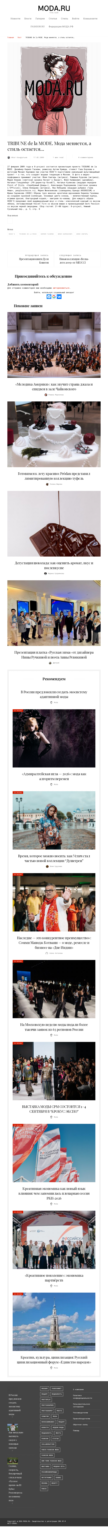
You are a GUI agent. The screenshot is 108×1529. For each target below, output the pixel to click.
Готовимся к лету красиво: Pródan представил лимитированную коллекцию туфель (54, 476)
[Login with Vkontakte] (59, 296)
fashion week (47, 1455)
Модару (62, 1422)
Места (58, 1433)
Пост (19, 37)
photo (59, 1411)
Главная (10, 37)
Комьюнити (90, 18)
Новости (15, 18)
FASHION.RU (38, 26)
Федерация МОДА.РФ (61, 26)
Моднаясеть (47, 1433)
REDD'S (12, 234)
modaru (45, 1388)
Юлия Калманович (65, 234)
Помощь (76, 1430)
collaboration (48, 1444)
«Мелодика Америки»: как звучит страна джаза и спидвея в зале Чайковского (54, 386)
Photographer (48, 1405)
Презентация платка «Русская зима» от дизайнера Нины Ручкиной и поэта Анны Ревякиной (54, 654)
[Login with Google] (54, 296)
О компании (78, 1389)
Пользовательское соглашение (81, 1405)
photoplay (46, 1400)
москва (44, 1483)
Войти (75, 18)
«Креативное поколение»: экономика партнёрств (54, 1277)
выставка (45, 1466)
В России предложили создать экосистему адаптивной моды (54, 694)
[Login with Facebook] (49, 296)
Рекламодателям (80, 1412)
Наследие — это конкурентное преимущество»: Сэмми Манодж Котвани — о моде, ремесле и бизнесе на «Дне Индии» (54, 942)
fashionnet (57, 1388)
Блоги (27, 18)
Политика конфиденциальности (82, 1396)
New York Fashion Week (52, 1461)
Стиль (64, 18)
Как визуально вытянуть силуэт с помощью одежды (16, 1440)
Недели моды (58, 1427)
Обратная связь (80, 1424)
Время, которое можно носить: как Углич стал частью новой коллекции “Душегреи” (54, 858)
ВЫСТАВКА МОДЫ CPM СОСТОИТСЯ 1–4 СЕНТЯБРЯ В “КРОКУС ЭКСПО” (54, 1109)
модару (45, 1394)
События (45, 1416)
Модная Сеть (59, 1466)
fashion (45, 1439)
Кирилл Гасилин (47, 234)
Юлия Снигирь (82, 234)
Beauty (54, 1483)
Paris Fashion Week (50, 1450)
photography (47, 1411)
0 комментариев (85, 157)
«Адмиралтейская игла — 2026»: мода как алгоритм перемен (54, 776)
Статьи (53, 18)
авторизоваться (61, 287)
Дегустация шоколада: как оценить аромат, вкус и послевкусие (54, 565)
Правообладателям (81, 1418)
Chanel (58, 1477)
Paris (44, 1489)
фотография (46, 1477)
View (52, 345)
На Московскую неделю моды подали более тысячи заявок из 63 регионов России (54, 1027)
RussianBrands (48, 1422)
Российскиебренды (49, 1472)
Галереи (40, 18)
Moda (55, 1416)
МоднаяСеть (57, 1394)
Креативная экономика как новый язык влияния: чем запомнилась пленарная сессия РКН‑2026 (54, 1193)
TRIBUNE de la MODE (28, 234)
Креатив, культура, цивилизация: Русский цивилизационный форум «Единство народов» (54, 1359)
